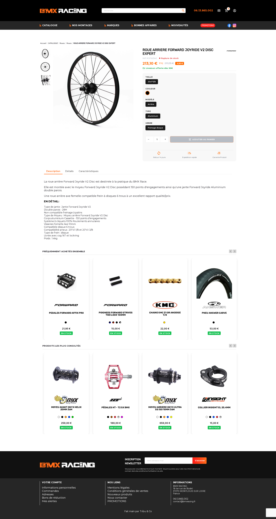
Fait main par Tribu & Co (138, 511)
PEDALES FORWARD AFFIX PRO (66, 313)
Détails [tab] (69, 171)
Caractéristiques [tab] (88, 171)
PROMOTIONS (117, 501)
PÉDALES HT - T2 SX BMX (115, 407)
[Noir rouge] (113, 322)
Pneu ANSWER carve (214, 313)
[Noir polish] (120, 322)
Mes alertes (49, 501)
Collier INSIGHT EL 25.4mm (214, 407)
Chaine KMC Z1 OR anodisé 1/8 (165, 314)
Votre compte (52, 482)
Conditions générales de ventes (128, 491)
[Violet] (122, 417)
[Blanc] (59, 417)
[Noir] (147, 93)
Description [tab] (53, 171)
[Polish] (118, 417)
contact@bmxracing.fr (184, 501)
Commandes (50, 491)
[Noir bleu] (110, 322)
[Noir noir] (117, 322)
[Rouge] (115, 417)
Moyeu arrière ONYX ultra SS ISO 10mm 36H (165, 408)
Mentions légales (119, 487)
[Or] (164, 322)
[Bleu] (69, 417)
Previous (230, 251)
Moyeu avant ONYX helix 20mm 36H (66, 408)
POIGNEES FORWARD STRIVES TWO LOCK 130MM (116, 314)
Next (234, 251)
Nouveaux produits (120, 494)
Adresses (48, 494)
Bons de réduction (54, 497)
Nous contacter (117, 497)
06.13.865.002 (203, 10)
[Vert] (73, 417)
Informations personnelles (59, 487)
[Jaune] (171, 417)
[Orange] (66, 417)
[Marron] (112, 417)
